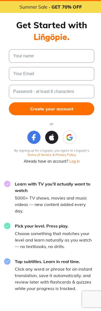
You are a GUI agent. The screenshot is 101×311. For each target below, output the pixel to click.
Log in (74, 161)
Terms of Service (39, 155)
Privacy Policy (65, 155)
